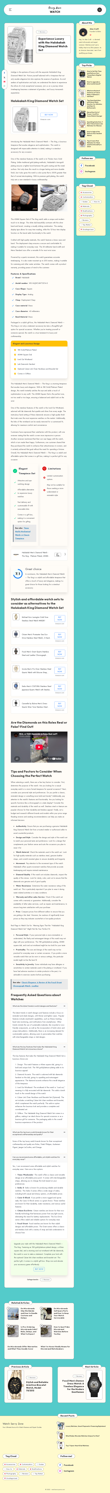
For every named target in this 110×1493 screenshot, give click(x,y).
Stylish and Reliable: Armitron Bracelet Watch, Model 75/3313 (37, 1386)
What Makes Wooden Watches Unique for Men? (83, 1436)
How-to (97, 202)
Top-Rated (86, 225)
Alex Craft (94, 29)
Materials (86, 206)
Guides (85, 202)
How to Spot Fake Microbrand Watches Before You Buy (62, 1330)
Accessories (87, 192)
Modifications (88, 211)
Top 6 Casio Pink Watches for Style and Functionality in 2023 (94, 143)
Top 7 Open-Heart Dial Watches (77, 1445)
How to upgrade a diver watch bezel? (94, 83)
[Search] (99, 10)
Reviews (43, 32)
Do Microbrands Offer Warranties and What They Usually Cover (22, 1347)
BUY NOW (49, 115)
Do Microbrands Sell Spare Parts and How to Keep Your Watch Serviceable (61, 1313)
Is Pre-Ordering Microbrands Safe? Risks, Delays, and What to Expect (29, 1330)
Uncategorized (88, 229)
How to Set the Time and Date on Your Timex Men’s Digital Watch (94, 74)
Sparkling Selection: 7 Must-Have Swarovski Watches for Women (95, 124)
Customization (88, 197)
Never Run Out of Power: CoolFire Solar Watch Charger (94, 114)
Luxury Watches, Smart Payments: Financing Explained (85, 1426)
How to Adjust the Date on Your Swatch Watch (94, 133)
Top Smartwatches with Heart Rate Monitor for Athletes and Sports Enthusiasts (94, 104)
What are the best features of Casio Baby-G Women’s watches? (93, 93)
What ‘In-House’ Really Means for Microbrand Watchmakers (55, 1347)
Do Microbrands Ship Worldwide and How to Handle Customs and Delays (29, 1313)
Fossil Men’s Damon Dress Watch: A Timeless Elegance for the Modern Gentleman (73, 1386)
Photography (87, 215)
